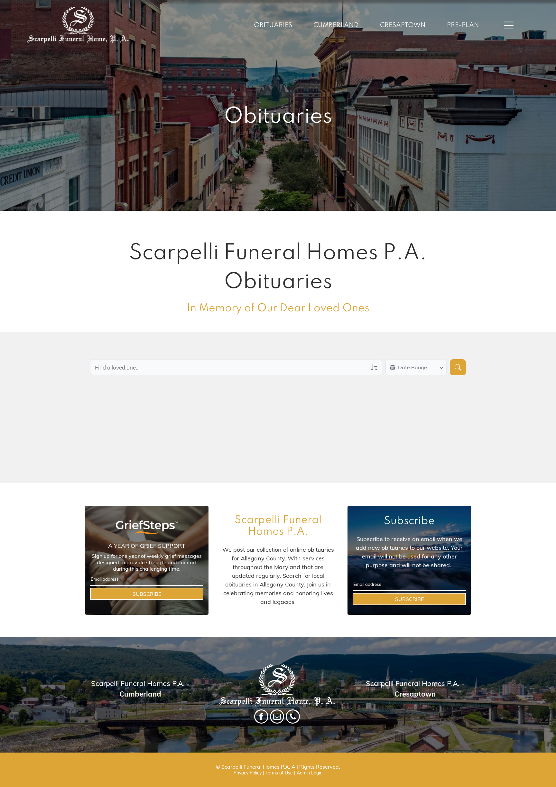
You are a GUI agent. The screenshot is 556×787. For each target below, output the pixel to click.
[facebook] (261, 717)
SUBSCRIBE (147, 594)
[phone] (293, 717)
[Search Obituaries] (458, 367)
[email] (277, 717)
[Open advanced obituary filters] (373, 367)
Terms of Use (279, 773)
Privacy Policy (248, 773)
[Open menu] (509, 25)
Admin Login (309, 773)
